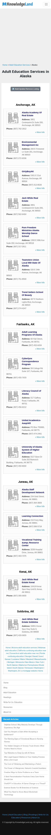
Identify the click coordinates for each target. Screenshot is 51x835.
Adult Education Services (19, 65)
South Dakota (18, 668)
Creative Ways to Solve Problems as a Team (21, 772)
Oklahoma (22, 665)
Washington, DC (14, 671)
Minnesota (20, 662)
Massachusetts (40, 659)
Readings (7, 697)
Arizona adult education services (24, 648)
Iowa (41, 656)
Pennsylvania (33, 665)
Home (4, 65)
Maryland (29, 659)
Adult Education (9, 692)
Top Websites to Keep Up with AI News (19, 753)
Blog (5, 688)
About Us (7, 712)
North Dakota (12, 665)
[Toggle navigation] (46, 4)
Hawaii (35, 656)
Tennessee (29, 668)
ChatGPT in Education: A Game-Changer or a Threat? (25, 784)
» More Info (40, 132)
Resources (7, 707)
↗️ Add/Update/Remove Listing (25, 89)
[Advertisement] (25, 35)
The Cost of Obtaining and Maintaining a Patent (22, 764)
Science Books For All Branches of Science (21, 788)
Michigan (11, 662)
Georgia (28, 656)
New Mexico (30, 662)
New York (39, 662)
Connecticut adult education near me (24, 653)
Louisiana (15, 659)
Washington (38, 668)
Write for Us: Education (12, 702)
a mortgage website (29, 671)
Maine (22, 659)
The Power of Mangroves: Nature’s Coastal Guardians (25, 768)
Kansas (7, 659)
